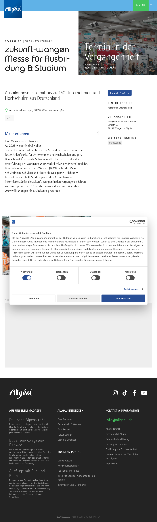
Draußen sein (64, 419)
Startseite (13, 41)
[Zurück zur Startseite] (78, 9)
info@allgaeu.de (119, 419)
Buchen (140, 5)
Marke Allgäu (64, 460)
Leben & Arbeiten (67, 439)
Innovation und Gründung (71, 484)
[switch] (61, 277)
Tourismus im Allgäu (68, 470)
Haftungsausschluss (116, 444)
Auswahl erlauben (78, 298)
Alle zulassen (123, 298)
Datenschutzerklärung (117, 439)
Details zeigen (131, 289)
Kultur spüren (64, 434)
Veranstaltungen (39, 41)
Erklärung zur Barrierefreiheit (121, 449)
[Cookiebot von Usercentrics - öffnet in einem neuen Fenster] (131, 222)
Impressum (111, 463)
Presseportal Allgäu (116, 434)
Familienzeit (63, 429)
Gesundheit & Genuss (69, 424)
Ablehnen (34, 298)
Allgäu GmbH (113, 429)
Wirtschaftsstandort (68, 465)
